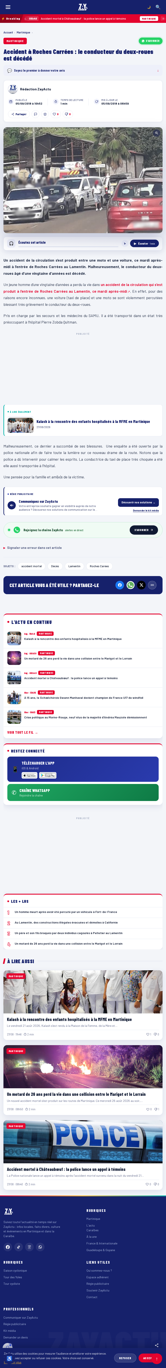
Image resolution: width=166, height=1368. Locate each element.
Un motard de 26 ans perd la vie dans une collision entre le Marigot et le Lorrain (76, 1094)
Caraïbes (92, 1230)
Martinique (23, 32)
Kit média (9, 1330)
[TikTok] (18, 1247)
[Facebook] (119, 585)
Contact (91, 1297)
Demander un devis (15, 1337)
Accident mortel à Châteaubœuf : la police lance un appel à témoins (66, 1169)
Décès (55, 566)
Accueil (8, 32)
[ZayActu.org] (83, 7)
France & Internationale (101, 1243)
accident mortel (31, 566)
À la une (91, 1236)
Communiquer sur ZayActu (20, 1317)
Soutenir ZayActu (97, 1290)
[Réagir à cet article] (35, 114)
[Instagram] (29, 1247)
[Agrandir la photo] (83, 180)
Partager (21, 114)
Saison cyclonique (15, 1270)
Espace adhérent (97, 1277)
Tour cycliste (11, 1283)
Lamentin (74, 566)
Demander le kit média (146, 510)
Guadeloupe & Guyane (100, 1250)
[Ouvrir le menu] (8, 7)
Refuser (125, 1358)
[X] (141, 585)
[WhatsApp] (130, 585)
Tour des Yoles (12, 1277)
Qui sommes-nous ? (99, 1270)
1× (125, 243)
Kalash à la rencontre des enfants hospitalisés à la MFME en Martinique (69, 1019)
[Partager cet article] (156, 1345)
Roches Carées (99, 566)
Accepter (150, 1358)
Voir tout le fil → (22, 732)
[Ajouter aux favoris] (45, 114)
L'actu (90, 1225)
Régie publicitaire (97, 1283)
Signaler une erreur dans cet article (32, 548)
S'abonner (153, 40)
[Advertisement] (83, 368)
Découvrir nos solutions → (138, 502)
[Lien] (152, 585)
